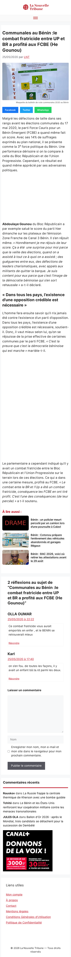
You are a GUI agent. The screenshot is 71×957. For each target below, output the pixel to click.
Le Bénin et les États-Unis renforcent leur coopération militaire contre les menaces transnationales (33, 807)
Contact (11, 905)
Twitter (26, 110)
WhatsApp (43, 110)
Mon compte (14, 894)
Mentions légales (17, 911)
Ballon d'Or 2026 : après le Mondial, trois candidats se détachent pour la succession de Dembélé (33, 821)
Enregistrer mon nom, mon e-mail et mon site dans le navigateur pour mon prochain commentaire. (36, 751)
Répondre (14, 643)
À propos (12, 900)
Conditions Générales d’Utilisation (28, 917)
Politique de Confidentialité (24, 922)
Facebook (10, 110)
